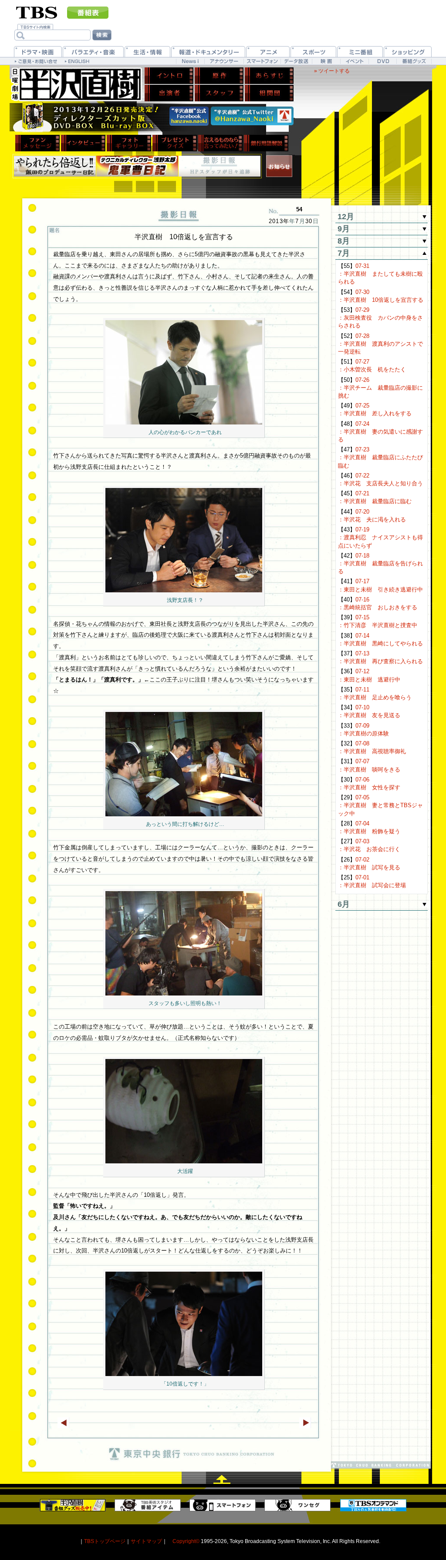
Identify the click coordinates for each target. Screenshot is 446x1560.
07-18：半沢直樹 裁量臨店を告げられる (380, 563)
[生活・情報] (147, 51)
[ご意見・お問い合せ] (37, 60)
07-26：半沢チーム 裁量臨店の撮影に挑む (380, 388)
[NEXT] (305, 1422)
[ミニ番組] (360, 51)
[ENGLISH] (78, 60)
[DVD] (382, 61)
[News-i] (190, 61)
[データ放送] (296, 61)
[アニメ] (268, 51)
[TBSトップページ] (37, 12)
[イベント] (354, 61)
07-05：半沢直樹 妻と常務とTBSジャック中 (380, 805)
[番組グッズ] (413, 61)
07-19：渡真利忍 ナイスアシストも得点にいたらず (380, 537)
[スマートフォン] (261, 61)
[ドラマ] (38, 51)
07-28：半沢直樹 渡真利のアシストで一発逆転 (380, 344)
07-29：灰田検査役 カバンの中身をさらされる (380, 318)
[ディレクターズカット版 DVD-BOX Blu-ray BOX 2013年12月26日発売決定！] (88, 117)
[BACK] (63, 1422)
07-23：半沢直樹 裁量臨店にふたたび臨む (380, 457)
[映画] (326, 61)
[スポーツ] (313, 51)
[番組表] (87, 13)
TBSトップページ (104, 1541)
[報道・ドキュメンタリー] (208, 51)
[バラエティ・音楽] (93, 51)
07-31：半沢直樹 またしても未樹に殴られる (380, 274)
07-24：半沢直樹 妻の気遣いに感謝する (380, 432)
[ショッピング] (408, 51)
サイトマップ (146, 1541)
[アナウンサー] (223, 61)
